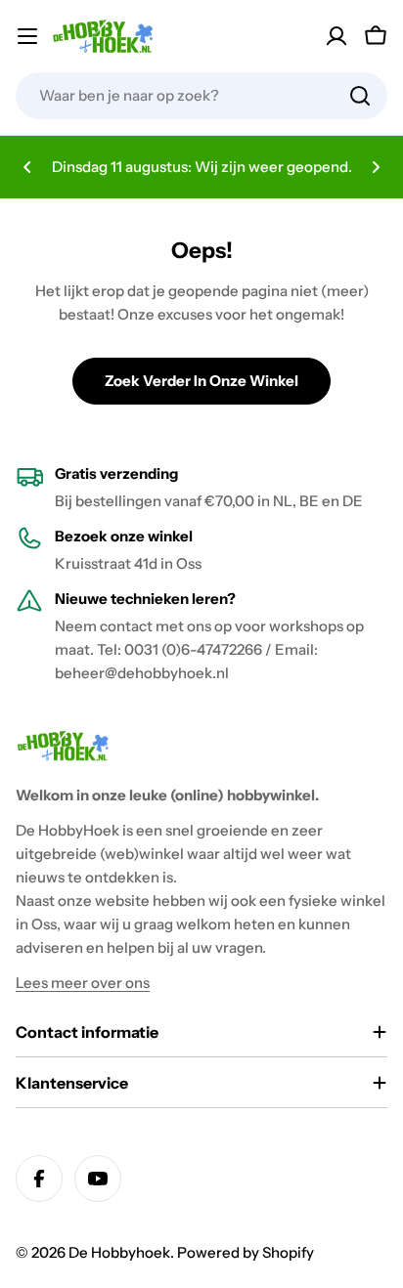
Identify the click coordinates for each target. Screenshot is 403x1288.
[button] (27, 167)
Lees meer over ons (83, 982)
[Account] (336, 36)
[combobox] (201, 95)
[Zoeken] (360, 95)
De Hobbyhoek (119, 1252)
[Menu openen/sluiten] (27, 36)
